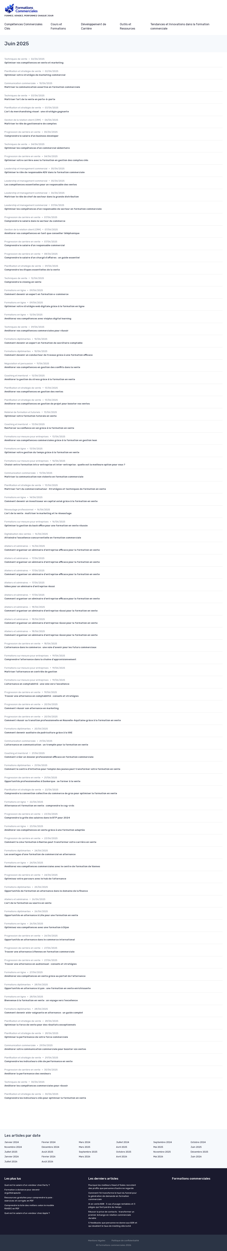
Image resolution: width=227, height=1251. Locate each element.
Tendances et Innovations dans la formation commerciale (179, 26)
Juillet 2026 (10, 1161)
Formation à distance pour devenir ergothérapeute (22, 1191)
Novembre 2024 (13, 1147)
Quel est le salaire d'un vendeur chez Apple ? (27, 1213)
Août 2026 (47, 1161)
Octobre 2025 (123, 1151)
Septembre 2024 (162, 1142)
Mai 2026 (158, 1156)
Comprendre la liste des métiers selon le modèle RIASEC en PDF (29, 1207)
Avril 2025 (121, 1147)
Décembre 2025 (199, 1151)
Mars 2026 (84, 1156)
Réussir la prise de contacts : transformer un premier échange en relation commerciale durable (111, 1214)
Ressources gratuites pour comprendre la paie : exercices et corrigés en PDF (28, 1199)
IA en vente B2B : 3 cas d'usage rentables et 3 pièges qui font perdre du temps (111, 1205)
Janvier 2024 (11, 1142)
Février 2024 (49, 1142)
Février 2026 (49, 1156)
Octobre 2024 (198, 1142)
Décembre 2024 (50, 1147)
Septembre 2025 (88, 1151)
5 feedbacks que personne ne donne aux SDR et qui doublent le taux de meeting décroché (112, 1224)
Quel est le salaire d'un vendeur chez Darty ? (27, 1185)
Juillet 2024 (122, 1142)
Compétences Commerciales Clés (23, 26)
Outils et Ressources (127, 26)
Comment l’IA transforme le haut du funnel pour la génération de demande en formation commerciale (112, 1196)
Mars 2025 (84, 1147)
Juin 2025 (196, 1147)
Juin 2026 (196, 1156)
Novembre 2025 (162, 1151)
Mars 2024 (84, 1142)
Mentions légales (96, 1240)
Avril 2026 (121, 1156)
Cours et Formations (58, 26)
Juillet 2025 (10, 1151)
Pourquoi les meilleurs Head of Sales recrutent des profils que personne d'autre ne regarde (112, 1187)
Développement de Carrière (93, 26)
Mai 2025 (158, 1147)
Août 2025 (47, 1151)
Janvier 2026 (11, 1156)
